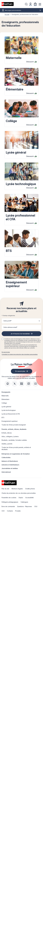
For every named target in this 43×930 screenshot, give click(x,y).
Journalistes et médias (10, 468)
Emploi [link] (21, 497)
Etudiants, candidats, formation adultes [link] (14, 440)
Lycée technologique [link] (9, 410)
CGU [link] (35, 506)
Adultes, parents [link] (7, 444)
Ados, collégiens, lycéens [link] (10, 436)
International (6, 472)
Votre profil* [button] (7, 321)
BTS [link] (3, 417)
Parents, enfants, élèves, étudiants (14, 429)
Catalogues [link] (24, 502)
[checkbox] (3, 339)
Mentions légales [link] (17, 489)
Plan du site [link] (5, 489)
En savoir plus (6, 352)
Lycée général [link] (6, 406)
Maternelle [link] (5, 396)
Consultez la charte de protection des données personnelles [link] (20, 354)
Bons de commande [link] (8, 506)
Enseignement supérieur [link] (10, 421)
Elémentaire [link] (5, 399)
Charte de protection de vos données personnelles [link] (19, 493)
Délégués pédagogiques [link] (10, 502)
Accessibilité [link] (29, 497)
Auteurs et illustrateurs (10, 461)
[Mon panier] (35, 4)
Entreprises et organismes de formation (16, 454)
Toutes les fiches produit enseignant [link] (14, 425)
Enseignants (6, 392)
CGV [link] (3, 511)
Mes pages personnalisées (13, 10)
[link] (7, 383)
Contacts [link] (10, 511)
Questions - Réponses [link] (24, 506)
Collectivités (6, 457)
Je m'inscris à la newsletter (20, 334)
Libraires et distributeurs (10, 465)
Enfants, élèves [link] (7, 433)
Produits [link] (18, 511)
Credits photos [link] (30, 489)
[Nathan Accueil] (8, 4)
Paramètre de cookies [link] (9, 497)
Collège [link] (4, 403)
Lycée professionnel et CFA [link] (11, 414)
